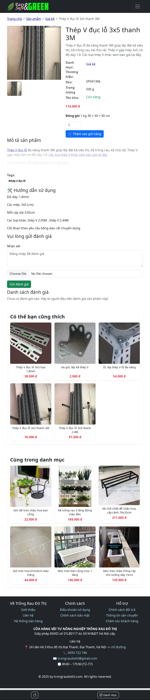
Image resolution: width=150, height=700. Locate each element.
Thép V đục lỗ (17, 150)
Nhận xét (13, 246)
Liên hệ (28, 615)
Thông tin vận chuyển (122, 615)
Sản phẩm (33, 19)
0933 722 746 (77, 653)
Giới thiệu (28, 610)
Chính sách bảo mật (75, 615)
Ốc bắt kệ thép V (40, 162)
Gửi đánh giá (19, 284)
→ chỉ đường (116, 647)
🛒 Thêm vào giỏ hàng (84, 134)
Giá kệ (49, 19)
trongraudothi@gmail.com (77, 658)
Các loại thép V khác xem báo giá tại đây (78, 155)
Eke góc (62, 162)
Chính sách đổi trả (122, 610)
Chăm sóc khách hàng (122, 621)
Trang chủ (14, 19)
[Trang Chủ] (34, 695)
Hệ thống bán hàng (28, 621)
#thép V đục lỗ (17, 181)
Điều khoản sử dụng (75, 610)
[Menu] (137, 6)
